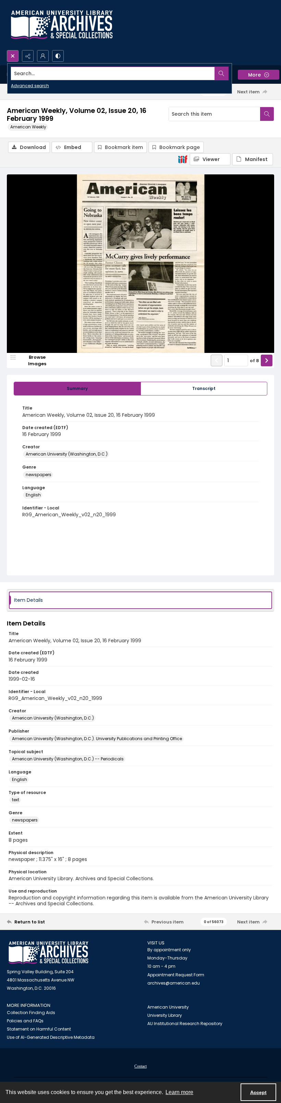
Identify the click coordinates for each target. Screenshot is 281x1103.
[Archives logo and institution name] (62, 25)
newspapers (38, 475)
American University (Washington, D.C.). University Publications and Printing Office (97, 739)
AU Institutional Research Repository (184, 1023)
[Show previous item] (216, 360)
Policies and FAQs (25, 1021)
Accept (258, 1092)
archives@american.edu (173, 983)
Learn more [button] (179, 1092)
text (15, 800)
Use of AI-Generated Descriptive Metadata (51, 1037)
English (33, 495)
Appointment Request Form (175, 975)
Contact (140, 1066)
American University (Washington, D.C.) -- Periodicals (68, 759)
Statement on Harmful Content (39, 1029)
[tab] (77, 388)
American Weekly (28, 127)
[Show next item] (266, 360)
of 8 (254, 360)
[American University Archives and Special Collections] (48, 952)
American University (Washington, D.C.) (67, 454)
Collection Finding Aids (31, 1012)
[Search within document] (267, 114)
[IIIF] (182, 159)
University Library (164, 1015)
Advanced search (30, 86)
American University (168, 1007)
